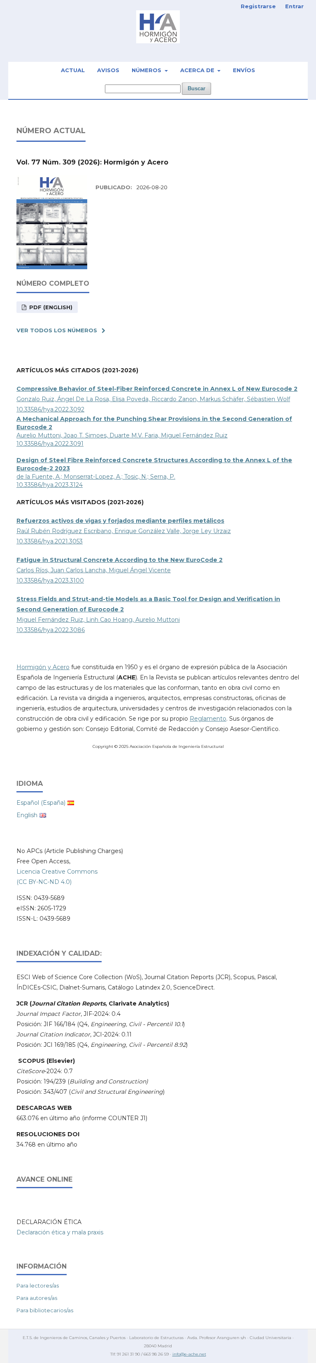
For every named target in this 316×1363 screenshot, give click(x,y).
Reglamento (208, 718)
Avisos (108, 70)
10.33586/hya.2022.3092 (50, 409)
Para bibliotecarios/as (44, 1310)
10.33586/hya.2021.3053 (49, 541)
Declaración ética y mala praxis (59, 1232)
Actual (73, 70)
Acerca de (198, 70)
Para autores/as (36, 1298)
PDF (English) (50, 307)
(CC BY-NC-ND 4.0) (44, 882)
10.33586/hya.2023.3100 (50, 580)
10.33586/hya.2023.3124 (49, 485)
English (26, 815)
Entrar (294, 6)
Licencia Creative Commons (57, 871)
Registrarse (258, 6)
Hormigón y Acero (43, 667)
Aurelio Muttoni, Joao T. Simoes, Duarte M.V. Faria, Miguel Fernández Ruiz (122, 435)
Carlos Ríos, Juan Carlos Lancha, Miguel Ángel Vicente (93, 570)
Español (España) (40, 802)
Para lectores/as (37, 1285)
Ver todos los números (56, 330)
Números (147, 70)
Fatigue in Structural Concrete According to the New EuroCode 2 (119, 560)
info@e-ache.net (189, 1354)
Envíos (244, 70)
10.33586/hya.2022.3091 (50, 443)
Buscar (196, 88)
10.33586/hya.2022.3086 (50, 630)
